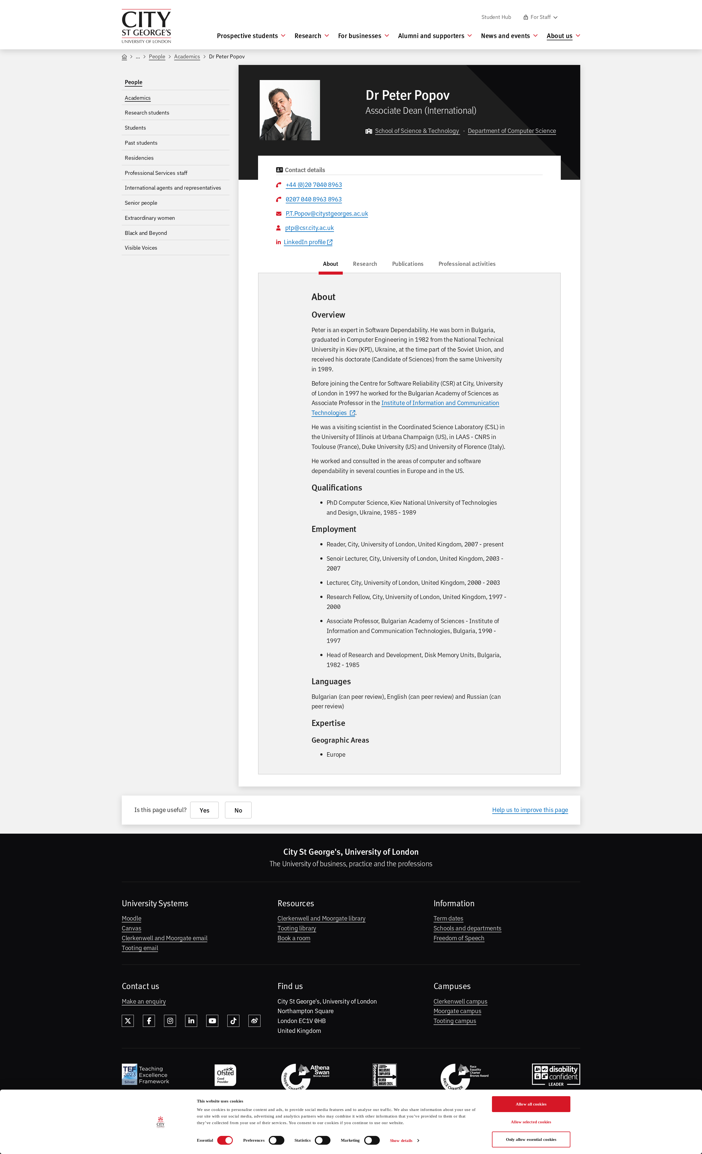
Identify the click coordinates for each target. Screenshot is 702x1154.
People (157, 56)
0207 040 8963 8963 (314, 199)
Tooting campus (455, 1020)
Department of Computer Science (512, 130)
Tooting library (297, 928)
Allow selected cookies (531, 1122)
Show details (401, 1140)
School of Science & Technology (417, 130)
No (238, 810)
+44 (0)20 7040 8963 (314, 184)
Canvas (131, 928)
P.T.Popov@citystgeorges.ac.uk (327, 213)
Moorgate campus (458, 1010)
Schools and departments (468, 928)
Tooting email (140, 947)
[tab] (331, 265)
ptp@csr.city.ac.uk (309, 227)
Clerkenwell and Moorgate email (164, 937)
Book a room (294, 937)
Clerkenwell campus (461, 1001)
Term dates (448, 918)
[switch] (276, 1140)
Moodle (131, 918)
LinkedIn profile (305, 241)
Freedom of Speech (459, 937)
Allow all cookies (531, 1104)
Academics (187, 56)
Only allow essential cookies (531, 1139)
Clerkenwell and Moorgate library (322, 918)
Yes (204, 810)
